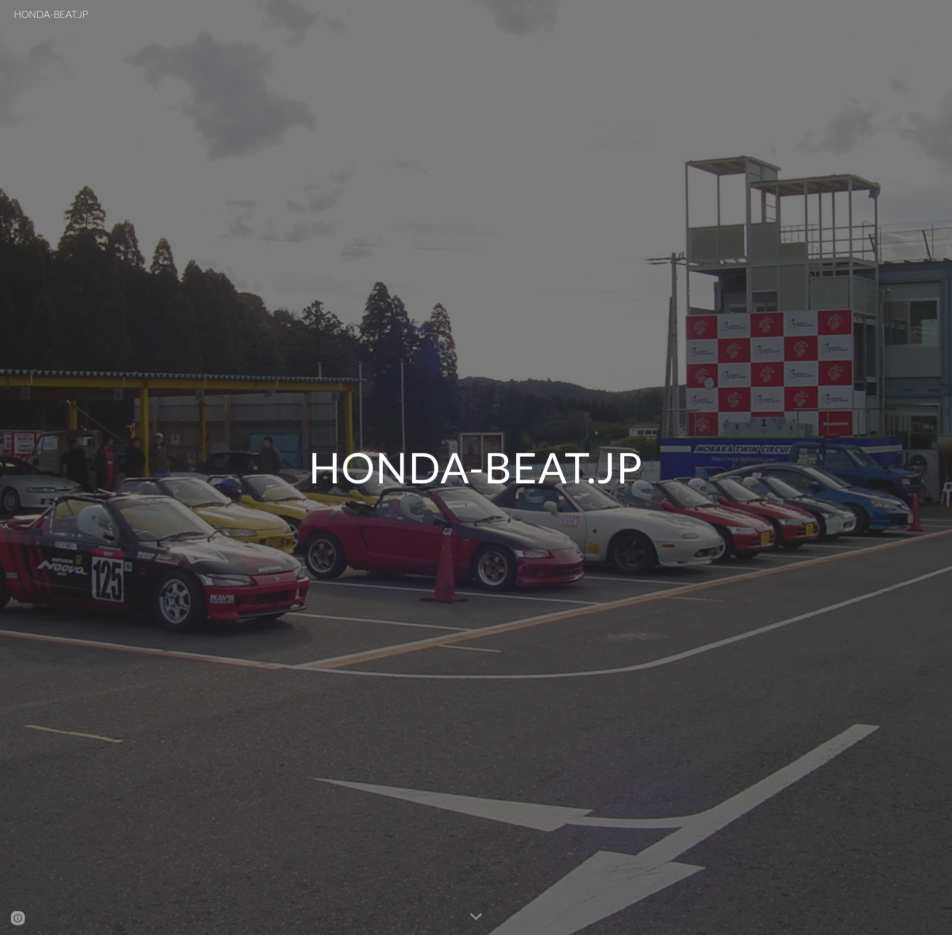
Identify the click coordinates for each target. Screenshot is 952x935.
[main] (475, 467)
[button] (476, 917)
